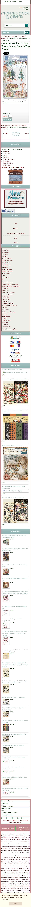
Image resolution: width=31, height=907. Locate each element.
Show (26, 32)
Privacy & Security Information (10, 812)
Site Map (15, 242)
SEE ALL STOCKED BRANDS (13, 167)
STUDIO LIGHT (7, 165)
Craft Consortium (9, 36)
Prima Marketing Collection (9, 305)
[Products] (10, 820)
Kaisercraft (11, 837)
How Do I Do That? (7, 260)
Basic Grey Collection (8, 303)
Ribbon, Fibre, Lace (7, 282)
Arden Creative (6, 299)
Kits (3, 280)
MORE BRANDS (6, 327)
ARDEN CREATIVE (8, 163)
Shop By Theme (6, 265)
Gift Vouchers (5, 252)
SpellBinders (5, 301)
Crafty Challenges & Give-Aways (16, 233)
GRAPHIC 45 (6, 153)
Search (20, 1)
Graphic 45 (5, 256)
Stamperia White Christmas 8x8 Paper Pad (13, 369)
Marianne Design (6, 316)
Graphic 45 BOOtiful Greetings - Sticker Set (13, 745)
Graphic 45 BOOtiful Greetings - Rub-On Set (13, 697)
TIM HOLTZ (6, 157)
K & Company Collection (8, 312)
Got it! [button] (15, 903)
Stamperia (5, 254)
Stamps (4, 275)
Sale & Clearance (6, 258)
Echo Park (5, 322)
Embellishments (6, 273)
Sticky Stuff (5, 290)
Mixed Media (5, 277)
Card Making (5, 297)
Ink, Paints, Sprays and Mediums (11, 286)
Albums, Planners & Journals (10, 284)
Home (15, 223)
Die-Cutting (5, 267)
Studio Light (5, 309)
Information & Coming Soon (9, 329)
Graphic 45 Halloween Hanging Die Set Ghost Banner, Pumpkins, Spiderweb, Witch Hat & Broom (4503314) (15, 664)
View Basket (26, 7)
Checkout (26, 9)
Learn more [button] (5, 899)
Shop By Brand (6, 263)
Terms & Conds (7, 1)
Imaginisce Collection (7, 294)
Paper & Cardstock (7, 271)
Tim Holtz (4, 318)
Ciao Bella (4, 307)
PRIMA (5, 155)
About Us (15, 228)
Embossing (5, 288)
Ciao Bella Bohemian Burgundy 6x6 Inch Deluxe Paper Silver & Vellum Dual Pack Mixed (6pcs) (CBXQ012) (14, 633)
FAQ (15, 238)
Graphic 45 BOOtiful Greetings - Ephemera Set (14, 497)
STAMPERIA (6, 151)
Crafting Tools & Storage (8, 292)
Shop (2, 36)
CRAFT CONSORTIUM (9, 159)
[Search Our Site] (18, 820)
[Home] (5, 820)
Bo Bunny (4, 314)
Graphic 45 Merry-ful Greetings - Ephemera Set (14, 379)
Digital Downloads (7, 269)
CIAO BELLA (6, 161)
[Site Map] (19, 822)
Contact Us (14, 1)
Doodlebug (5, 324)
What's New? (5, 250)
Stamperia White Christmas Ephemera (12, 445)
